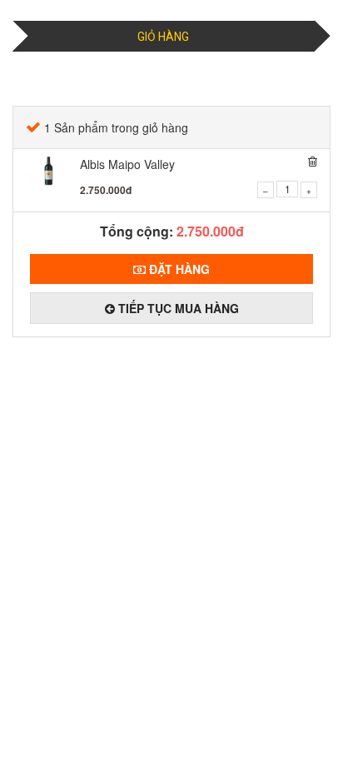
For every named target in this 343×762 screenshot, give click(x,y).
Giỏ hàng (163, 36)
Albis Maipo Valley (127, 164)
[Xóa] (312, 161)
